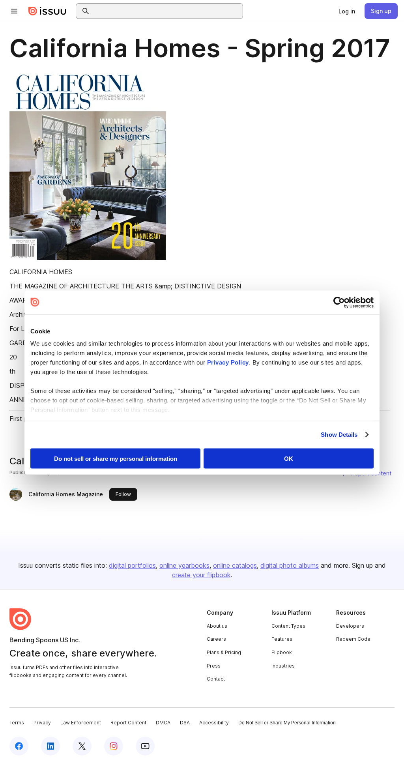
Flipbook (281, 652)
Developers (350, 626)
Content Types (288, 626)
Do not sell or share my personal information (115, 458)
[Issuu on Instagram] (113, 746)
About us (217, 626)
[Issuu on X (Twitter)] (82, 746)
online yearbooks (184, 565)
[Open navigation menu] (14, 11)
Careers (216, 639)
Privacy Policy (228, 362)
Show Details (339, 434)
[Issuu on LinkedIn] (50, 746)
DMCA (163, 723)
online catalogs (235, 565)
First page (23, 419)
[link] (346, 11)
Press (214, 666)
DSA (185, 723)
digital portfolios (132, 565)
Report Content (128, 723)
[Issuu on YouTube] (145, 746)
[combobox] (166, 11)
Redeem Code (353, 639)
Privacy (42, 723)
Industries (283, 666)
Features (281, 639)
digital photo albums (289, 565)
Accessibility (214, 723)
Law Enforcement (80, 723)
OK (288, 458)
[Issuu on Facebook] (18, 746)
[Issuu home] (47, 11)
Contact (216, 679)
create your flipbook (201, 575)
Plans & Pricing (224, 652)
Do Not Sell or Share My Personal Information (287, 723)
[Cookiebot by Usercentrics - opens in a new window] (339, 302)
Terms (16, 723)
